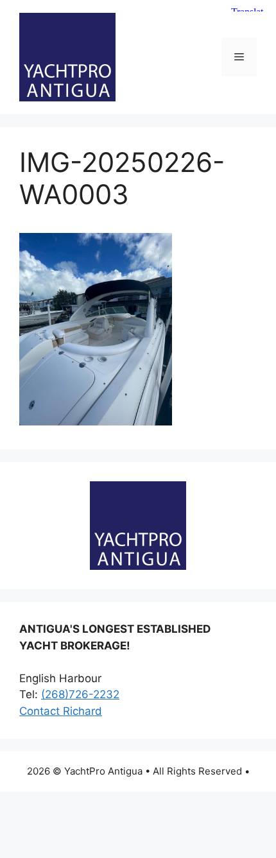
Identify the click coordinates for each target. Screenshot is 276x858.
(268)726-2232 (80, 694)
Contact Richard (60, 711)
